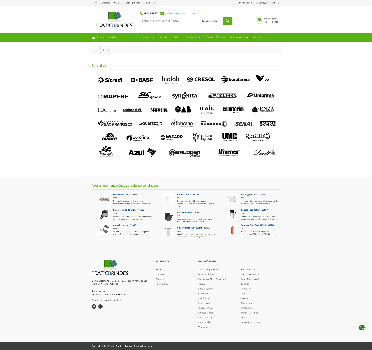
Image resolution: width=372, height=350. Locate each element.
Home (94, 3)
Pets (243, 317)
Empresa (106, 3)
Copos (244, 293)
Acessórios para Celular (209, 269)
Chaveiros (246, 288)
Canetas (245, 284)
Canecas (202, 284)
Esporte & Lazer (206, 303)
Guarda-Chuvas (205, 308)
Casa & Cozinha (205, 288)
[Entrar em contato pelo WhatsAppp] (361, 327)
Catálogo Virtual (133, 3)
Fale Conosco (151, 3)
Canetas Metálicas (239, 37)
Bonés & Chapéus (206, 274)
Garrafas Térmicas (216, 37)
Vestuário (203, 327)
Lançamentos (147, 37)
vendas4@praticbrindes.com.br (180, 13)
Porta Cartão (204, 322)
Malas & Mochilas (249, 312)
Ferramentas (247, 303)
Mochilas (164, 37)
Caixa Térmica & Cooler (252, 279)
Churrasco (258, 37)
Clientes (117, 3)
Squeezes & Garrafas (251, 322)
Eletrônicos (203, 298)
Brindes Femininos (250, 274)
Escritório (245, 298)
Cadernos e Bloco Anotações (187, 37)
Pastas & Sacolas (206, 317)
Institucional (247, 308)
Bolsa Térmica (248, 269)
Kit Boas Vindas (205, 312)
